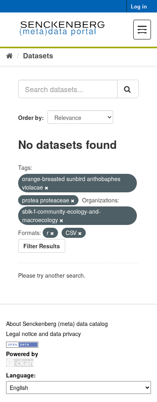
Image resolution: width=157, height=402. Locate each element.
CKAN (19, 363)
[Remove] (46, 187)
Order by (30, 117)
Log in (139, 6)
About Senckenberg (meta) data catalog (57, 324)
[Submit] (128, 89)
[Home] (9, 55)
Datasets (38, 55)
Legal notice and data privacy (43, 334)
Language (20, 375)
